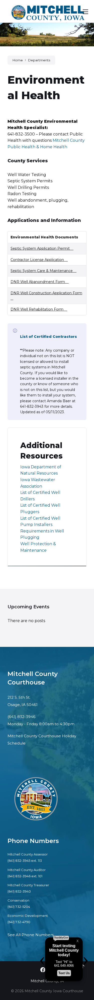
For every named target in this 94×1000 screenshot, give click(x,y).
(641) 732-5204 (19, 907)
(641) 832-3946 (21, 716)
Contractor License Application (37, 259)
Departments (39, 60)
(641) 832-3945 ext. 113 (25, 861)
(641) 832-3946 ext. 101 (25, 876)
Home (18, 60)
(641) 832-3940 (19, 891)
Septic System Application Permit (40, 248)
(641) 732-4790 (19, 922)
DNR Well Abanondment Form (38, 281)
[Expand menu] (85, 12)
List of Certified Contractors (48, 336)
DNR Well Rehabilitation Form (37, 309)
